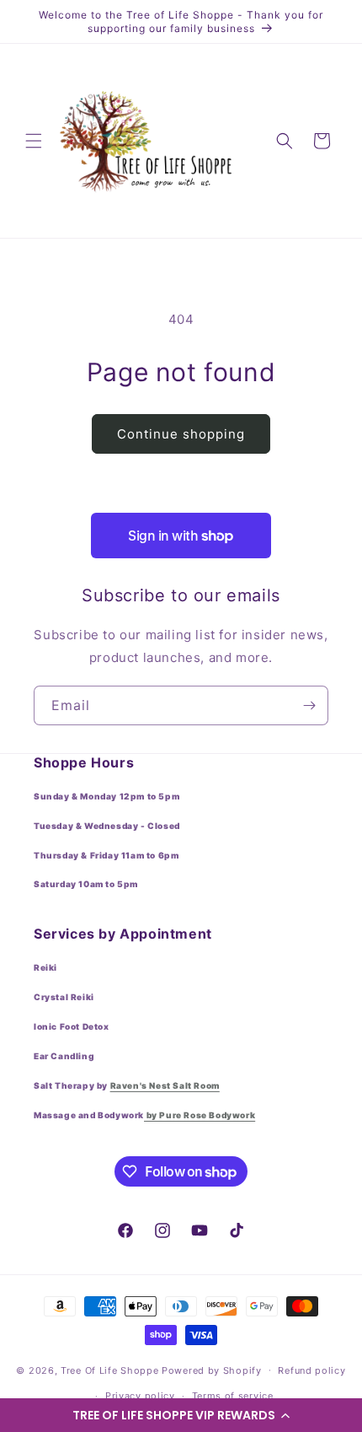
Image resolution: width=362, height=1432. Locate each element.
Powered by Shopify (212, 1369)
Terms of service (233, 1396)
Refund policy (311, 1370)
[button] (181, 1415)
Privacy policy (140, 1396)
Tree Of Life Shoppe (109, 1369)
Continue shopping (181, 434)
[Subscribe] (308, 705)
